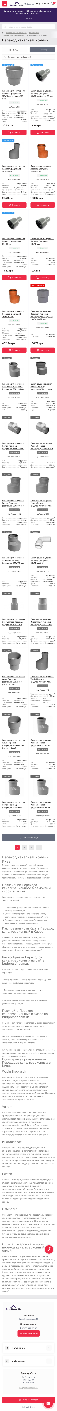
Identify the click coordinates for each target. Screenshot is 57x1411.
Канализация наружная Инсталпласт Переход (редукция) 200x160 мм (13, 386)
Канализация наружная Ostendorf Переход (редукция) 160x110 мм (13, 560)
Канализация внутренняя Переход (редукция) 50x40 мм (42, 241)
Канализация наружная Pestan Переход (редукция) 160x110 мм (41, 503)
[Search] (5, 26)
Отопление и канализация (16, 33)
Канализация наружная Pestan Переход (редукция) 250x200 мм (41, 446)
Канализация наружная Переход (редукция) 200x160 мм (13, 314)
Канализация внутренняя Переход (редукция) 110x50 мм (13, 168)
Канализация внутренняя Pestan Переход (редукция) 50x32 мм (42, 805)
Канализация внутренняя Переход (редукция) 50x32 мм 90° (42, 560)
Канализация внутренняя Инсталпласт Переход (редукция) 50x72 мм (13, 622)
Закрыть (28, 18)
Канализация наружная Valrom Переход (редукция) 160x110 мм (41, 386)
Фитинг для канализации (14, 35)
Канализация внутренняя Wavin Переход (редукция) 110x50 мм (42, 679)
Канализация (34, 33)
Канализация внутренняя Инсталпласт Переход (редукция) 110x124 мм (42, 622)
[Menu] (4, 3)
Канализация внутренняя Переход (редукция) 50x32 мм (13, 241)
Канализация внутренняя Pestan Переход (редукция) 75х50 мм (42, 742)
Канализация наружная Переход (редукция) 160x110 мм (41, 168)
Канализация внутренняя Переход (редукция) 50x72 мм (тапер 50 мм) (42, 93)
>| (39, 847)
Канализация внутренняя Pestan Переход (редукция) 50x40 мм (13, 805)
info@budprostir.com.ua (28, 1388)
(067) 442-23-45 (42, 4)
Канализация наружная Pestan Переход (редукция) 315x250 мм (13, 446)
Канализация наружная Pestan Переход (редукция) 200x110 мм (13, 503)
